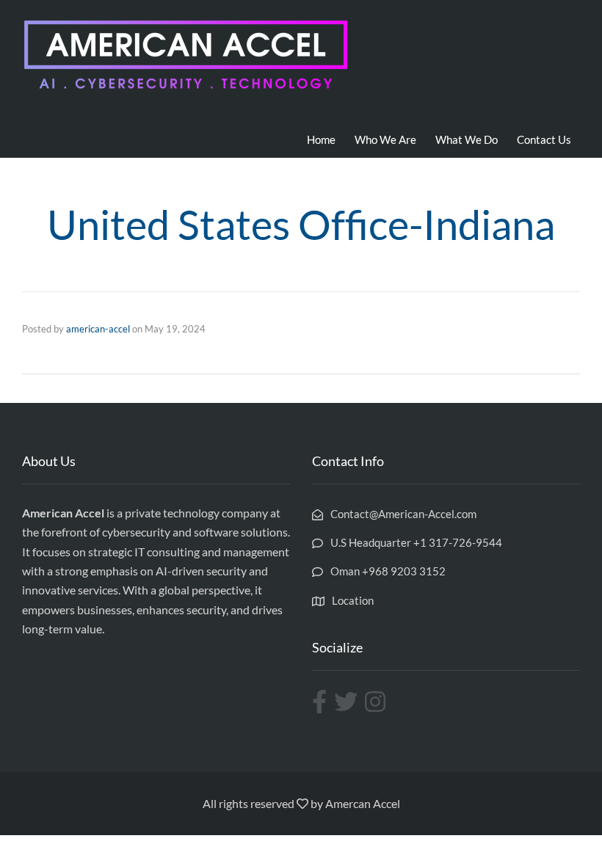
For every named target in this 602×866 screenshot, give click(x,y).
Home (321, 139)
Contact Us (544, 139)
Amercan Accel (362, 803)
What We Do (466, 139)
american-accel (98, 329)
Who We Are (385, 139)
